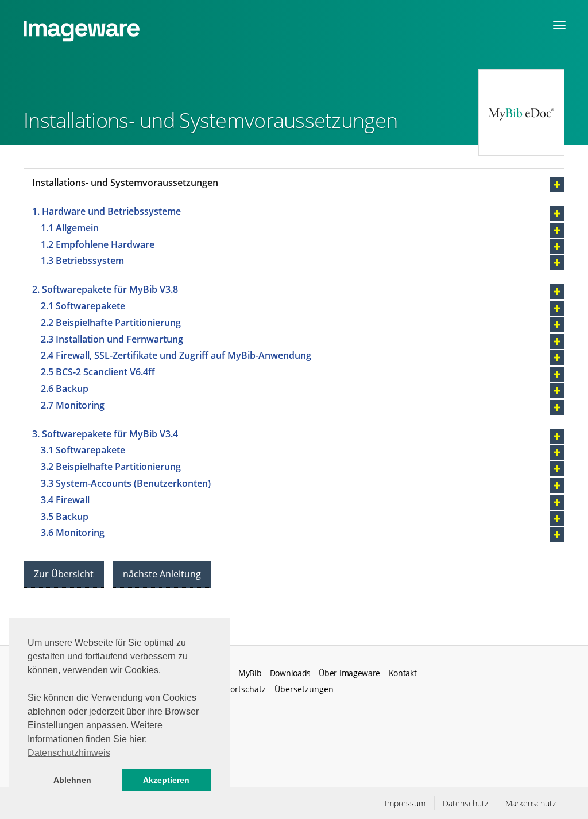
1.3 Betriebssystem (82, 260)
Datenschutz (465, 803)
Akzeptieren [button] (166, 780)
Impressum (405, 803)
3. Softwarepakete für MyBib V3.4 (105, 434)
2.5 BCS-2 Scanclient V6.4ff (99, 372)
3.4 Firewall (65, 500)
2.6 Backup (66, 388)
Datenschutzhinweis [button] (69, 753)
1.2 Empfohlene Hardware (97, 244)
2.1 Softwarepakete (84, 306)
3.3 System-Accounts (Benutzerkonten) (126, 483)
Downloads (290, 673)
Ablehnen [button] (72, 780)
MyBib (249, 673)
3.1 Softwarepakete (83, 450)
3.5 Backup (64, 516)
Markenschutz (530, 803)
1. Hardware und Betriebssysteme (106, 211)
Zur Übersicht (64, 574)
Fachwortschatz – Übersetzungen (270, 689)
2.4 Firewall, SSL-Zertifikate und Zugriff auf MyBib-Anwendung (177, 355)
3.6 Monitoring (74, 532)
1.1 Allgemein (70, 228)
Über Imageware (349, 673)
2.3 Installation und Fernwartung (114, 339)
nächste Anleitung (162, 574)
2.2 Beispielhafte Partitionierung (112, 322)
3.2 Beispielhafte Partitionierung (111, 466)
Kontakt (403, 673)
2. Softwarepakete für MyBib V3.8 (105, 289)
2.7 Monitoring (73, 405)
